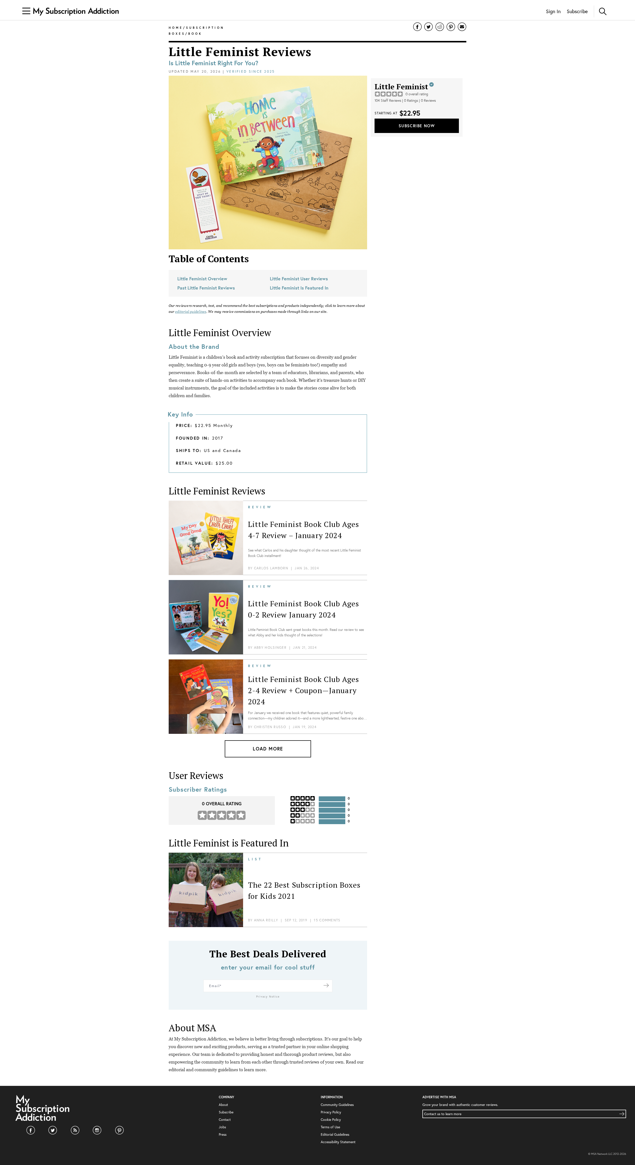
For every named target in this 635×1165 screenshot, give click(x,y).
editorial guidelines (190, 312)
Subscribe (577, 11)
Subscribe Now (417, 125)
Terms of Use (330, 1127)
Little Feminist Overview (202, 279)
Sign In (553, 11)
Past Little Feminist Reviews (206, 288)
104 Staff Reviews (388, 100)
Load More (268, 748)
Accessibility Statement (338, 1141)
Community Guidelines (337, 1104)
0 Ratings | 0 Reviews (420, 100)
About (223, 1104)
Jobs (222, 1127)
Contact (225, 1119)
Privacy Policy (331, 1112)
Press (222, 1134)
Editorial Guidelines (335, 1134)
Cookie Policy (331, 1119)
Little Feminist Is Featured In (299, 288)
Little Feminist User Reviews (299, 279)
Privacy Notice (268, 996)
